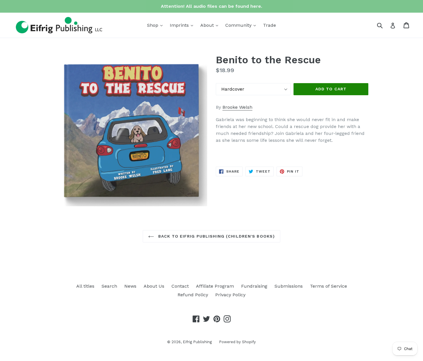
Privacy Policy (230, 294)
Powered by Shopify (237, 342)
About (210, 25)
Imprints (183, 25)
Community (242, 25)
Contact (180, 286)
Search (109, 286)
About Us (154, 286)
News (130, 286)
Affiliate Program (215, 286)
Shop (156, 25)
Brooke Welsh (237, 107)
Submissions (289, 286)
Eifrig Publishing (197, 342)
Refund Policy (193, 294)
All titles (85, 286)
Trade (269, 25)
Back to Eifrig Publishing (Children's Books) (216, 236)
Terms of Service (328, 286)
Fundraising (254, 286)
